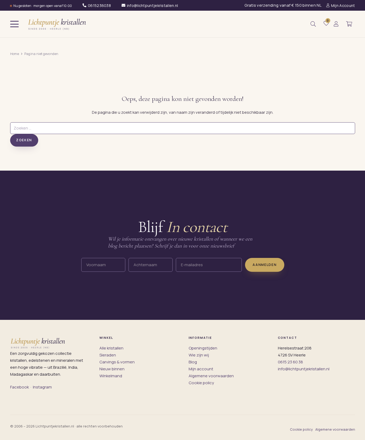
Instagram (42, 387)
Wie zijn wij (199, 355)
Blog (193, 362)
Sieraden (107, 355)
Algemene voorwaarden (211, 376)
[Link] (336, 24)
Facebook (19, 387)
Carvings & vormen (117, 362)
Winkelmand (110, 376)
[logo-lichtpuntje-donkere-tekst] (58, 24)
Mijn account (201, 369)
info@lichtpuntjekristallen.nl (303, 369)
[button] (14, 24)
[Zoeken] (313, 24)
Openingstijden (203, 348)
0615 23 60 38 (290, 362)
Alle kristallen (111, 348)
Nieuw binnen (112, 369)
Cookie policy (201, 383)
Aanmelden (265, 264)
